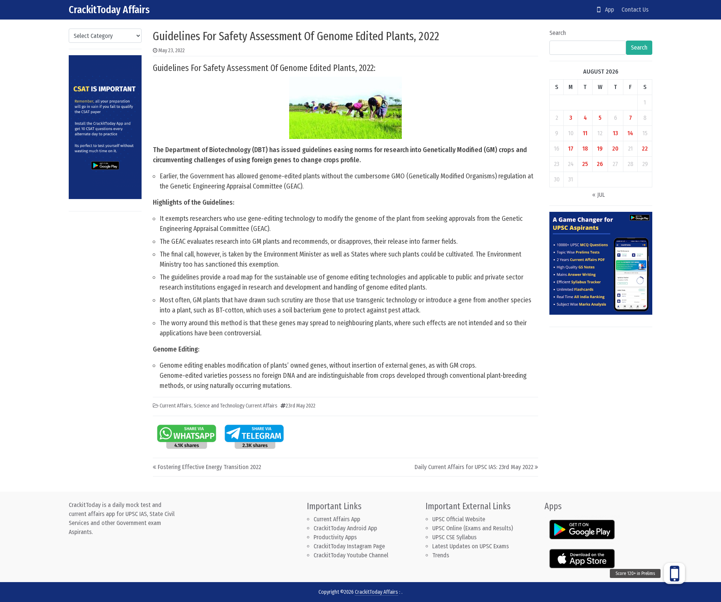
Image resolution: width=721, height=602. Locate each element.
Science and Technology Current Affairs (236, 406)
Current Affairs (176, 406)
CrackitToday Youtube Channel (351, 555)
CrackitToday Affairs (109, 9)
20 (615, 148)
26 (600, 163)
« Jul (598, 194)
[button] (674, 573)
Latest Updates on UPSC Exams (470, 546)
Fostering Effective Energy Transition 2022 (209, 467)
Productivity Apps (335, 537)
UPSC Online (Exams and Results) (472, 528)
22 (645, 148)
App (607, 9)
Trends (440, 555)
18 (585, 148)
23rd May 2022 (300, 406)
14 (630, 133)
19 (600, 148)
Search (557, 32)
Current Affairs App (337, 519)
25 (585, 163)
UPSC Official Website (458, 519)
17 (570, 148)
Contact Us (635, 9)
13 (615, 133)
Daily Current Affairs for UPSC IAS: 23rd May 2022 (474, 467)
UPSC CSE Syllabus (455, 537)
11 (585, 133)
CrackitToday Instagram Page (349, 546)
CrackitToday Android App (345, 528)
